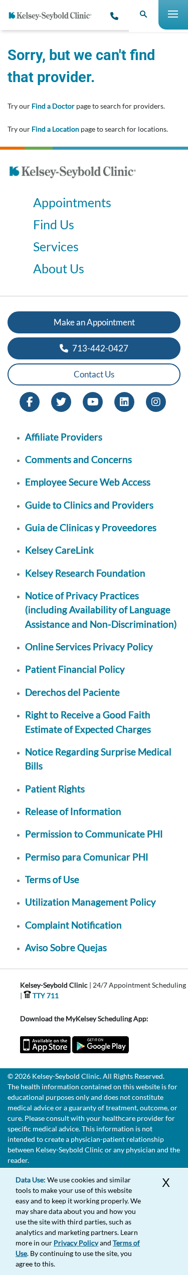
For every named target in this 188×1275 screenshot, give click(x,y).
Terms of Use (52, 879)
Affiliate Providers (63, 437)
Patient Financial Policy (75, 669)
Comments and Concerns (78, 459)
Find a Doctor (53, 106)
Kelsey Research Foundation (85, 573)
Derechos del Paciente (72, 692)
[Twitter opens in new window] (61, 400)
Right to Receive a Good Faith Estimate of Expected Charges (88, 721)
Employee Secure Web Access (87, 482)
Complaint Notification (73, 925)
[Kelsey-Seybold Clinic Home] (54, 16)
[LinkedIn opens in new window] (124, 400)
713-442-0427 (99, 348)
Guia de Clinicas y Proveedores (90, 527)
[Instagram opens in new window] (155, 400)
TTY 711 (45, 995)
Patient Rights (55, 788)
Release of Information (73, 811)
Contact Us (94, 374)
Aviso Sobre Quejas (66, 947)
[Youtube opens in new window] (92, 400)
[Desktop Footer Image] (73, 181)
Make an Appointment (94, 322)
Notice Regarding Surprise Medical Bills (98, 758)
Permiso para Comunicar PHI (86, 857)
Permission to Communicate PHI (94, 833)
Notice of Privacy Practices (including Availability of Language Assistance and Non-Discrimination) (101, 610)
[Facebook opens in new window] (29, 400)
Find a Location (55, 129)
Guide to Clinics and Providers (89, 505)
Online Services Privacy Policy (89, 646)
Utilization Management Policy (90, 902)
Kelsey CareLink (59, 550)
